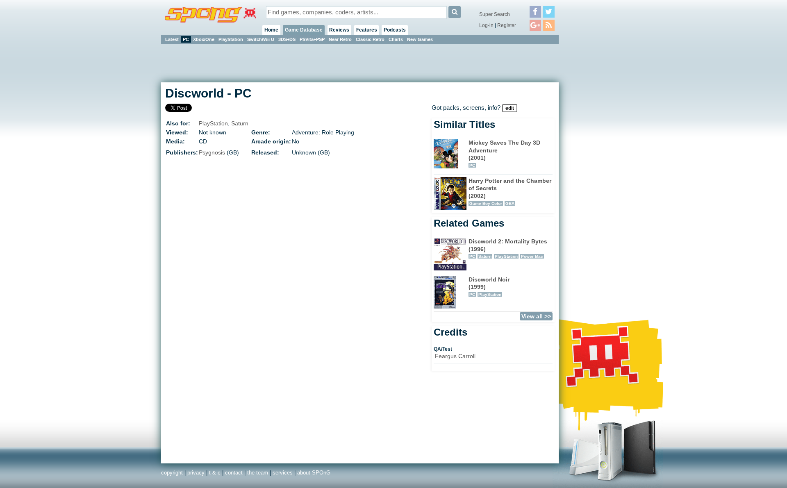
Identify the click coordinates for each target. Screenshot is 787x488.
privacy (196, 473)
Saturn (239, 123)
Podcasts (395, 30)
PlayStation (230, 39)
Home (271, 30)
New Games (420, 39)
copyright (172, 473)
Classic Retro (370, 39)
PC (186, 39)
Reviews (339, 30)
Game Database (304, 30)
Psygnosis (212, 152)
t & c (215, 473)
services (283, 473)
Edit (509, 108)
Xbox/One (203, 39)
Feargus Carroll (455, 356)
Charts (396, 39)
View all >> (536, 316)
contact (234, 473)
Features (366, 30)
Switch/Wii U (260, 39)
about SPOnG (313, 473)
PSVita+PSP (312, 39)
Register (506, 25)
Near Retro (340, 39)
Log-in (486, 25)
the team (257, 473)
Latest (172, 39)
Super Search (494, 14)
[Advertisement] (595, 168)
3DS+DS (287, 39)
